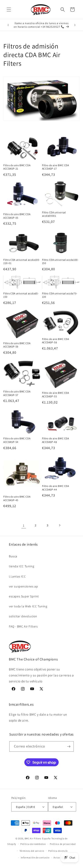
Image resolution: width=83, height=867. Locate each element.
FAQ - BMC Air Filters (23, 626)
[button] (9, 9)
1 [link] (24, 525)
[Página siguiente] (59, 525)
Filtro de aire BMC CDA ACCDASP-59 (16, 345)
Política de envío (58, 850)
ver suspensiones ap (23, 586)
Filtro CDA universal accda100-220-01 (21, 261)
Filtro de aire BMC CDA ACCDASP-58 (55, 340)
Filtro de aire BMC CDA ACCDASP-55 (55, 394)
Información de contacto (35, 857)
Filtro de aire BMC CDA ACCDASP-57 (16, 393)
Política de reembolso (33, 844)
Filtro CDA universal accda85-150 (21, 295)
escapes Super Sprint (24, 596)
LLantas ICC (17, 576)
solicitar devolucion (23, 616)
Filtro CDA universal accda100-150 (60, 261)
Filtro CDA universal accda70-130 (59, 295)
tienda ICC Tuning (21, 566)
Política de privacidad (62, 844)
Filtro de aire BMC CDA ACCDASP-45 (16, 498)
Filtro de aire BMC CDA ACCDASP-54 (16, 440)
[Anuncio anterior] (8, 25)
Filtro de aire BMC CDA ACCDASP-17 (55, 167)
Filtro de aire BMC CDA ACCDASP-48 (55, 440)
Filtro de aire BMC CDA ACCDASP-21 (16, 167)
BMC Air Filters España (38, 838)
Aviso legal (60, 857)
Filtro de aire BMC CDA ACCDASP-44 (55, 487)
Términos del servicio (31, 850)
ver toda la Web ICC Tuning (28, 606)
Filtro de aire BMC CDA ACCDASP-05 (16, 215)
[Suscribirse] (68, 746)
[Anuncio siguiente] (75, 25)
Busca (13, 556)
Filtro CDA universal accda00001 (54, 214)
